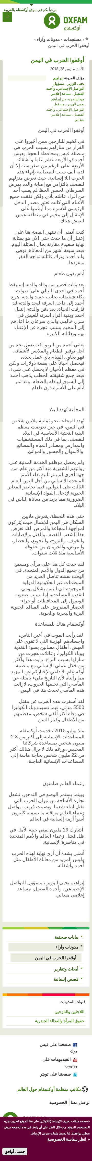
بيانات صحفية (66, 937)
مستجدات (73, 39)
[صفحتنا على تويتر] (74, 1074)
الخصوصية (58, 1102)
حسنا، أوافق (15, 1151)
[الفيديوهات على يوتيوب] (74, 1059)
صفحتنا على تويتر (55, 1074)
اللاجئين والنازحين (69, 1011)
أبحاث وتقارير (66, 968)
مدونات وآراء (48, 39)
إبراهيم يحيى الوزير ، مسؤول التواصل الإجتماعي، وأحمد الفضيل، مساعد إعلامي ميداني (65, 88)
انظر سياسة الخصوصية (66, 1139)
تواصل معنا (80, 1102)
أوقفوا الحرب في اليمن (55, 957)
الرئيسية (87, 38)
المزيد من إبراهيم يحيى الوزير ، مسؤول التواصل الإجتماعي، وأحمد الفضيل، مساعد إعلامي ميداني (65, 109)
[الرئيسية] (65, 22)
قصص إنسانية (66, 979)
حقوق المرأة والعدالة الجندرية (59, 1020)
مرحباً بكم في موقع (30, 9)
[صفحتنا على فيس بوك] (74, 1044)
